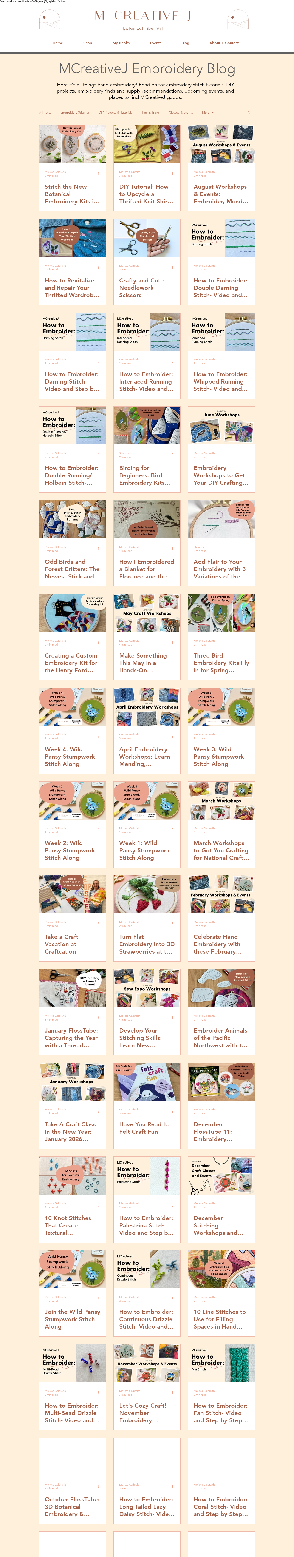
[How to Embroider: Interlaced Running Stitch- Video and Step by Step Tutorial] (147, 332)
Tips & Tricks (150, 112)
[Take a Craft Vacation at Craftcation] (72, 894)
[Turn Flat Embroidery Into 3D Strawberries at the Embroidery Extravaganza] (147, 894)
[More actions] (99, 173)
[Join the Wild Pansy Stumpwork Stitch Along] (72, 1269)
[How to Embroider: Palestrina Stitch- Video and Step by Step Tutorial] (147, 1176)
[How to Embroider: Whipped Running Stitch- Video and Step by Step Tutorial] (221, 332)
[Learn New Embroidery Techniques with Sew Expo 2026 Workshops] (147, 988)
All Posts (45, 112)
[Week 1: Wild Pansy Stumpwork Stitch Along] (147, 801)
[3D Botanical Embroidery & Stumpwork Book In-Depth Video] (72, 1457)
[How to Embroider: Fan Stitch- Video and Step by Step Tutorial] (221, 1363)
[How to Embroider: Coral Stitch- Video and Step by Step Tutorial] (221, 1457)
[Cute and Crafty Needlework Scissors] (147, 238)
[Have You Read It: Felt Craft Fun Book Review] (147, 1082)
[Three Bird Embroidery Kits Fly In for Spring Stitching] (221, 613)
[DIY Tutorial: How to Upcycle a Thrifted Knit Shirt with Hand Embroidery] (147, 144)
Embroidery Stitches (75, 112)
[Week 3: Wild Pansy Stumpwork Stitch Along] (221, 707)
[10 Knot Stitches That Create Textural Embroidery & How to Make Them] (72, 1176)
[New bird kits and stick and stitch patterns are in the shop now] (147, 425)
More (206, 112)
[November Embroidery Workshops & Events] (147, 1363)
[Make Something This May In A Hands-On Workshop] (147, 613)
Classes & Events (181, 112)
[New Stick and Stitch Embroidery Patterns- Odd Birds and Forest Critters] (72, 519)
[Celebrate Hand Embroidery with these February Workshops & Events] (221, 894)
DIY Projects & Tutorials (115, 112)
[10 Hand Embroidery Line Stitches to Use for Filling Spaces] (221, 1269)
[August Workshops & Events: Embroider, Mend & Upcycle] (221, 144)
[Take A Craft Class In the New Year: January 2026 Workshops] (72, 1082)
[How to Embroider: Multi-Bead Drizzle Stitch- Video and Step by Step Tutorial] (72, 1363)
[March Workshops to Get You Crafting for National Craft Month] (221, 801)
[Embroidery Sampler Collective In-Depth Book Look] (221, 1082)
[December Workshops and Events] (221, 1176)
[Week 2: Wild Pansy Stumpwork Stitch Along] (72, 801)
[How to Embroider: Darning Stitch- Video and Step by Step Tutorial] (72, 332)
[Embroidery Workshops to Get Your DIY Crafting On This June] (221, 425)
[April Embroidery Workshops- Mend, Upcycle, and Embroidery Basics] (147, 707)
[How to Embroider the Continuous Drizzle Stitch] (147, 1269)
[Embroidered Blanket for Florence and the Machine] (147, 519)
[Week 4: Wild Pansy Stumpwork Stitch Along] (72, 707)
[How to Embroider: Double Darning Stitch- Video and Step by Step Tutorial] (221, 238)
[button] (249, 113)
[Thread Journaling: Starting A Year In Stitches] (72, 988)
